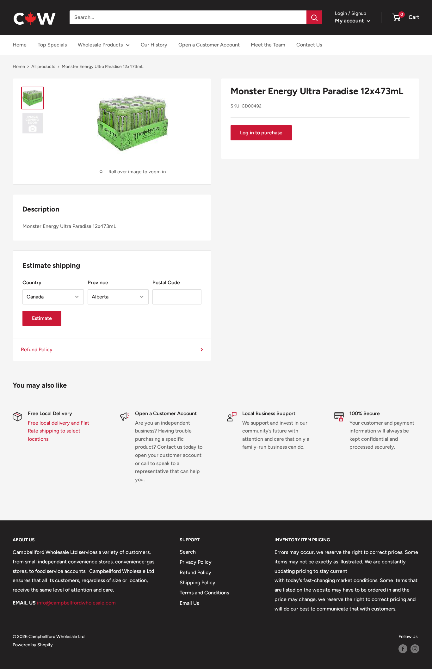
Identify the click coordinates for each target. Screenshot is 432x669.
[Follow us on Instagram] (414, 648)
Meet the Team (268, 45)
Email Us (189, 603)
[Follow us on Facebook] (402, 648)
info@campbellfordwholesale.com (76, 603)
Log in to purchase (261, 133)
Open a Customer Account (209, 45)
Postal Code (166, 282)
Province (98, 282)
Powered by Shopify (33, 645)
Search (188, 552)
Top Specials (52, 45)
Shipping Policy (197, 583)
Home (20, 45)
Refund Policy (36, 350)
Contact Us (309, 45)
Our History (154, 45)
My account (350, 20)
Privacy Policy (196, 562)
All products (43, 66)
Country (31, 282)
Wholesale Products (100, 45)
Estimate (42, 318)
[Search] (314, 17)
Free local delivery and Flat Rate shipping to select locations (58, 431)
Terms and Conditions (204, 593)
